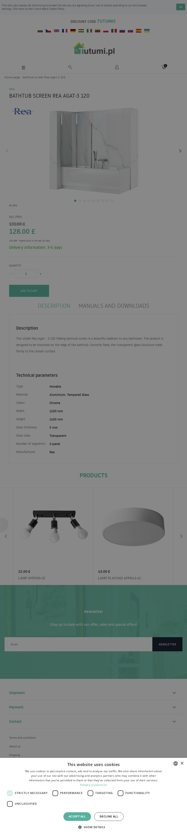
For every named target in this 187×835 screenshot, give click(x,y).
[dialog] (93, 796)
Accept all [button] (77, 816)
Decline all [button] (109, 816)
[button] (93, 827)
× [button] (182, 763)
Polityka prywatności (93, 785)
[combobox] (175, 763)
